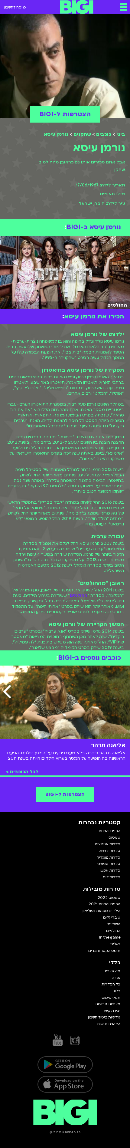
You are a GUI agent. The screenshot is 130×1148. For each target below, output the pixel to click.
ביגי (120, 134)
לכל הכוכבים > (22, 771)
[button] (123, 7)
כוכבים (103, 134)
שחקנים (82, 134)
